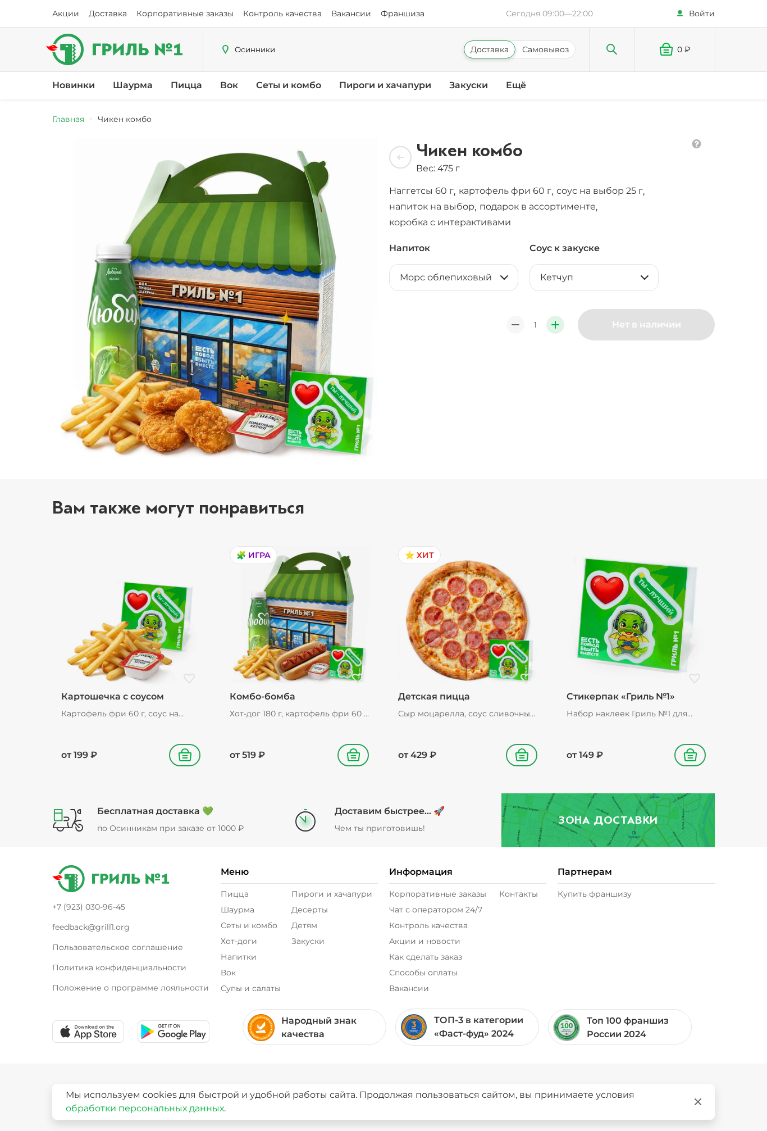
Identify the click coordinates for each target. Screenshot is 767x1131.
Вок (229, 85)
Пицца (186, 85)
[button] (674, 49)
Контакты (518, 894)
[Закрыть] (698, 1101)
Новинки (73, 85)
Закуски (468, 85)
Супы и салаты (251, 988)
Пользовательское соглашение (117, 947)
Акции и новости (424, 941)
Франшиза (402, 13)
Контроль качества (282, 13)
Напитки (239, 957)
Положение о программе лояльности (130, 988)
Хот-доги (239, 941)
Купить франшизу (595, 894)
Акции (65, 13)
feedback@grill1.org (91, 927)
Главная (68, 119)
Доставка (108, 13)
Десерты (309, 910)
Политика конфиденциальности (119, 967)
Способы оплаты (423, 973)
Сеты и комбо (288, 85)
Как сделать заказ (425, 957)
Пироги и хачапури (385, 85)
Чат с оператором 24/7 (435, 910)
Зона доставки (608, 820)
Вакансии (351, 13)
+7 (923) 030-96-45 (88, 907)
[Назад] (400, 157)
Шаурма (133, 85)
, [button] (423, 191)
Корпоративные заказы (185, 13)
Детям (304, 925)
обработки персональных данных (145, 1108)
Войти (702, 13)
